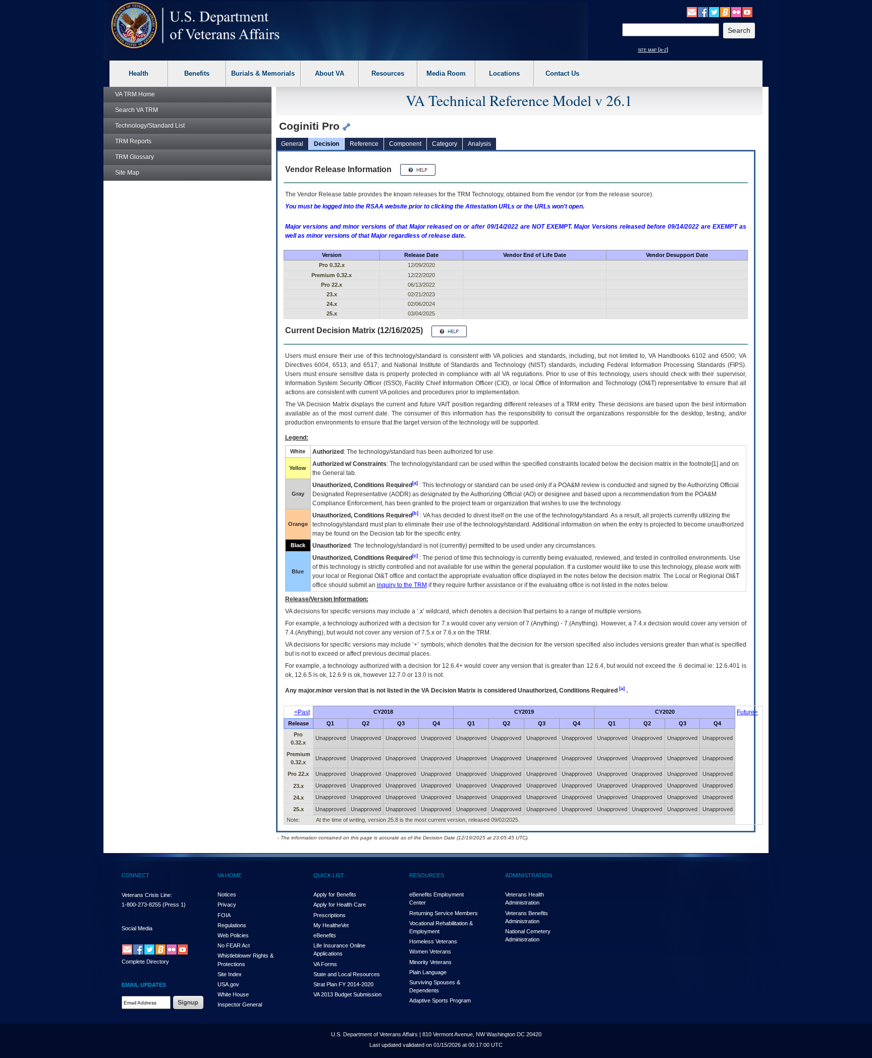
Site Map (127, 172)
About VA (329, 73)
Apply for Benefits (334, 894)
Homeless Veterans (433, 941)
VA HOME (229, 875)
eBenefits (324, 935)
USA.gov (228, 984)
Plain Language (428, 972)
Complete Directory (145, 962)
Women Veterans (430, 951)
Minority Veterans (430, 962)
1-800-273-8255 (141, 905)
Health (138, 73)
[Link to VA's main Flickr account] (736, 11)
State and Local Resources (346, 974)
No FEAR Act (233, 945)
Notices (226, 894)
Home (135, 94)
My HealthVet (331, 925)
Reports (133, 141)
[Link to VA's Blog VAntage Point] (725, 11)
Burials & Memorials (263, 73)
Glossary (134, 157)
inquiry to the (402, 585)
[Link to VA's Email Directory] (691, 11)
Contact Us (562, 73)
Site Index (229, 974)
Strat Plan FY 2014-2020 (343, 984)
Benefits (196, 73)
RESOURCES (426, 875)
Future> (747, 712)
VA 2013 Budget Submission (347, 994)
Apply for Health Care (339, 905)
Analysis (479, 143)
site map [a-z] (653, 49)
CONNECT (135, 875)
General (292, 143)
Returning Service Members (443, 913)
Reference (364, 143)
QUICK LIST (328, 875)
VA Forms (325, 964)
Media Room (446, 73)
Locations (504, 73)
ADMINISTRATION (528, 875)
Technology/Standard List (150, 125)
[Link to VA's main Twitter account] (714, 11)
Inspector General (239, 1004)
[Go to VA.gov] (196, 25)
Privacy (226, 905)
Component (405, 143)
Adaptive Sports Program (440, 1000)
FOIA (224, 915)
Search (136, 110)
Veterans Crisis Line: (147, 895)
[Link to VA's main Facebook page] (702, 11)
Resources (387, 73)
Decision (326, 143)
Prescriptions (329, 915)
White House (233, 994)
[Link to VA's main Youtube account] (747, 11)
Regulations (231, 925)
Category (444, 143)
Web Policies (233, 935)
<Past (302, 712)
